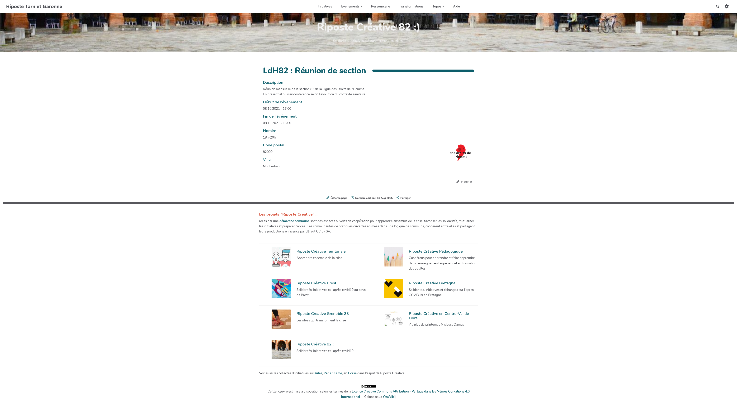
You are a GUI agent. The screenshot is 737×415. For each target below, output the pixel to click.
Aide (456, 6)
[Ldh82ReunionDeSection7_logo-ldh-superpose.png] (458, 155)
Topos (436, 6)
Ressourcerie (380, 6)
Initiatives (325, 6)
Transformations (411, 6)
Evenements (350, 6)
